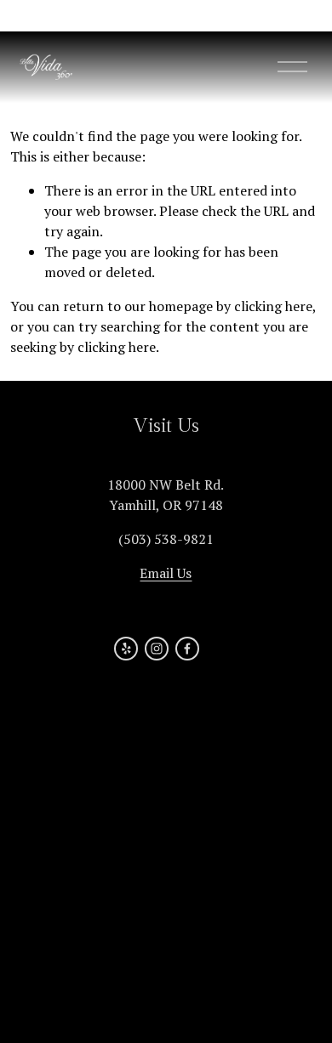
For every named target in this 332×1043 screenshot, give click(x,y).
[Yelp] (126, 648)
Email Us (166, 573)
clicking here (273, 306)
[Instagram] (157, 648)
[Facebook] (187, 648)
